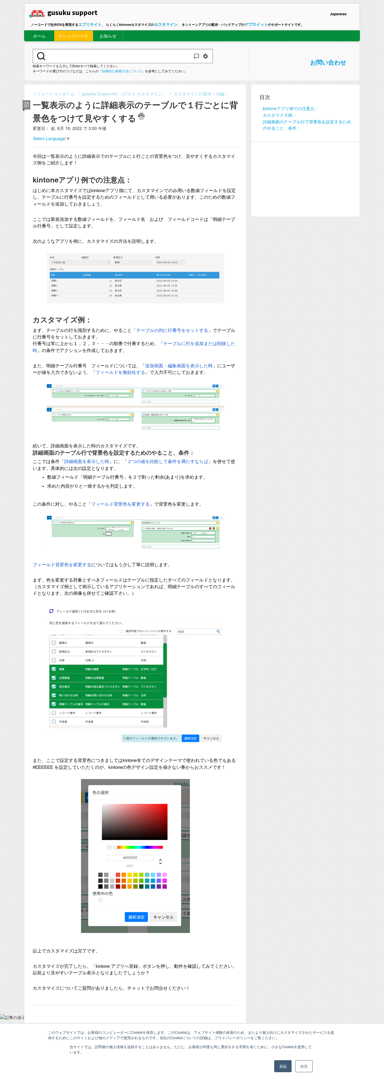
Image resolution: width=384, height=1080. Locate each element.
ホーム (39, 36)
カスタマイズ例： (279, 115)
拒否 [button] (304, 1066)
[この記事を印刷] (141, 116)
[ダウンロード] (181, 476)
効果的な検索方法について (122, 70)
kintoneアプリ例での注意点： (291, 108)
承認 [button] (282, 1066)
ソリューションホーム (54, 94)
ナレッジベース (73, 36)
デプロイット (256, 24)
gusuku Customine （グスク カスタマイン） (124, 94)
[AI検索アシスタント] (196, 56)
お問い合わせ (328, 62)
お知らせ (108, 36)
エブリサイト (90, 24)
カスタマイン (166, 24)
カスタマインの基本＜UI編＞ (201, 94)
